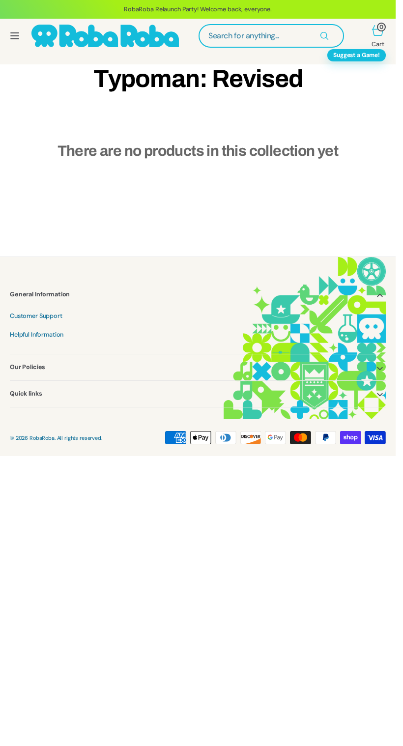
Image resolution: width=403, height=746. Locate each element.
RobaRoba (42, 437)
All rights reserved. (79, 437)
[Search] (324, 36)
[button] (15, 36)
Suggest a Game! (356, 55)
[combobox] (271, 36)
